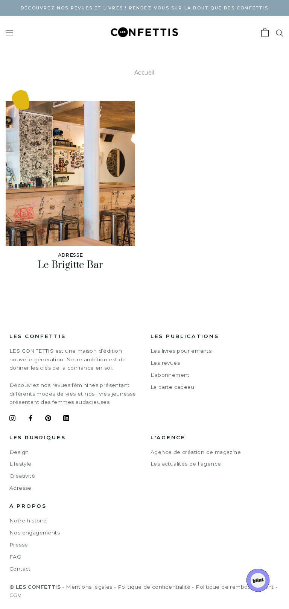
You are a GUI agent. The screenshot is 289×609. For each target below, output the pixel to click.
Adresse (20, 488)
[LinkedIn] (66, 419)
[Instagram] (12, 419)
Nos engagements (34, 533)
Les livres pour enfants (181, 351)
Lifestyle (20, 464)
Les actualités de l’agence (186, 464)
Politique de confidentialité (154, 587)
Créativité (22, 476)
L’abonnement (170, 375)
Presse (18, 545)
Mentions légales (89, 587)
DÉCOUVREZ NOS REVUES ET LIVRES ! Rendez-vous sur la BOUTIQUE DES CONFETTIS (144, 8)
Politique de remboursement (235, 587)
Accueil (144, 72)
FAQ (15, 557)
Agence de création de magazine (196, 452)
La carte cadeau (172, 387)
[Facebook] (30, 419)
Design (19, 452)
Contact (20, 569)
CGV (15, 595)
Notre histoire (28, 521)
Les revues (165, 363)
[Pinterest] (48, 419)
